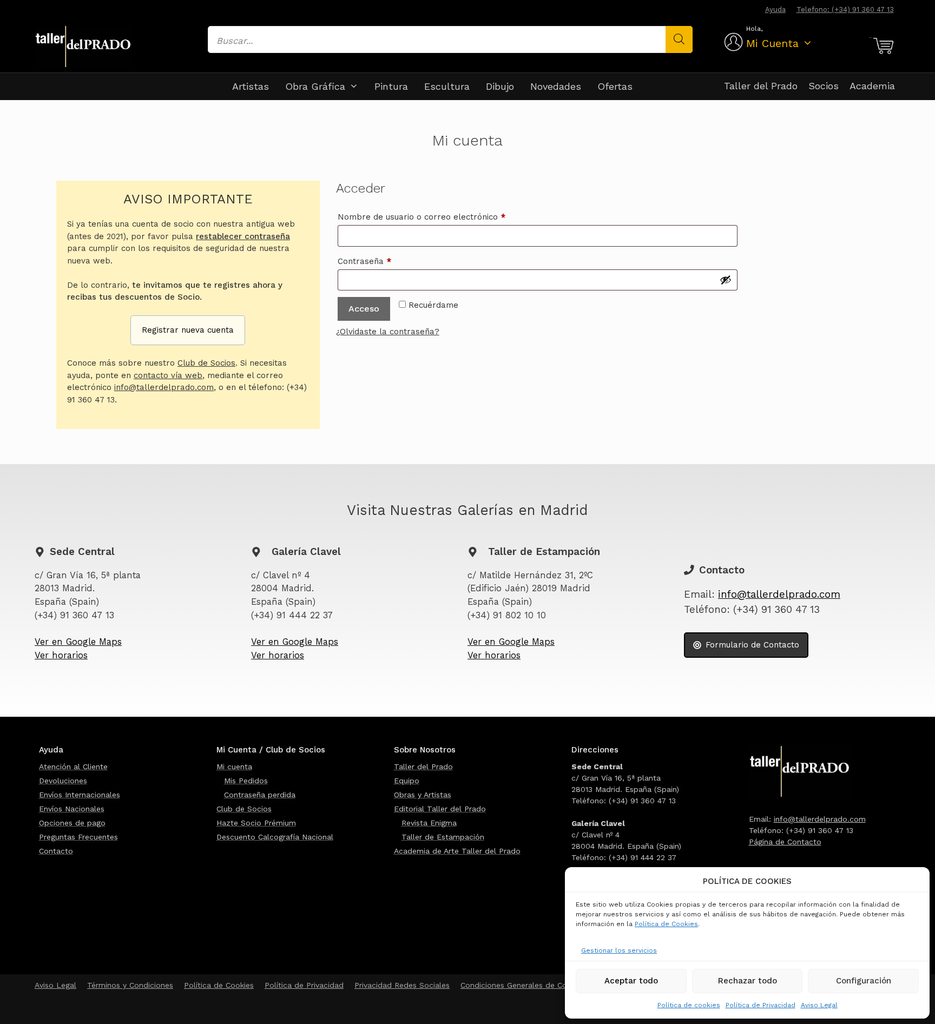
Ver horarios (61, 655)
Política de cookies (688, 1005)
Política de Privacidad (760, 1005)
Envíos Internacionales (79, 794)
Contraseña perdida (259, 794)
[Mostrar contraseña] (726, 280)
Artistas (250, 86)
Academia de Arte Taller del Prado (457, 851)
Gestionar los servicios (619, 950)
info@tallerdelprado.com (164, 387)
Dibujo (500, 86)
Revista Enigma (429, 822)
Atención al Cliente (73, 766)
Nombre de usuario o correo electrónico (443, 217)
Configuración (863, 981)
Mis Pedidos (246, 780)
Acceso (363, 308)
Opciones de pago (72, 822)
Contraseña (386, 261)
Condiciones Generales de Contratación (532, 985)
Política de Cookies (666, 924)
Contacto (56, 851)
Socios (823, 85)
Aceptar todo (631, 981)
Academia (872, 85)
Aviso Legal (819, 1005)
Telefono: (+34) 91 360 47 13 (845, 9)
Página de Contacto (785, 841)
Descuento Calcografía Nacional (274, 837)
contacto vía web (168, 375)
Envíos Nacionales (71, 808)
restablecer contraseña (243, 236)
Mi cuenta (234, 766)
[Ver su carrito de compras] (881, 46)
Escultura (447, 86)
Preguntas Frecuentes (78, 837)
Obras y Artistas (422, 794)
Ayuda (775, 9)
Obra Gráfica (315, 86)
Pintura (391, 86)
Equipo (406, 780)
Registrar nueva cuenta (188, 330)
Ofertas (615, 86)
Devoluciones (63, 780)
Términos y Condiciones (130, 985)
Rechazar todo (747, 981)
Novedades (555, 86)
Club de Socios (206, 363)
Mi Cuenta (772, 43)
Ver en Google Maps (78, 642)
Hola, (754, 28)
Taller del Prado (761, 85)
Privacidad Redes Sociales (402, 985)
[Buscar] (679, 39)
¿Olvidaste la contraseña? (387, 331)
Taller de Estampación (442, 837)
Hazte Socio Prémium (256, 822)
